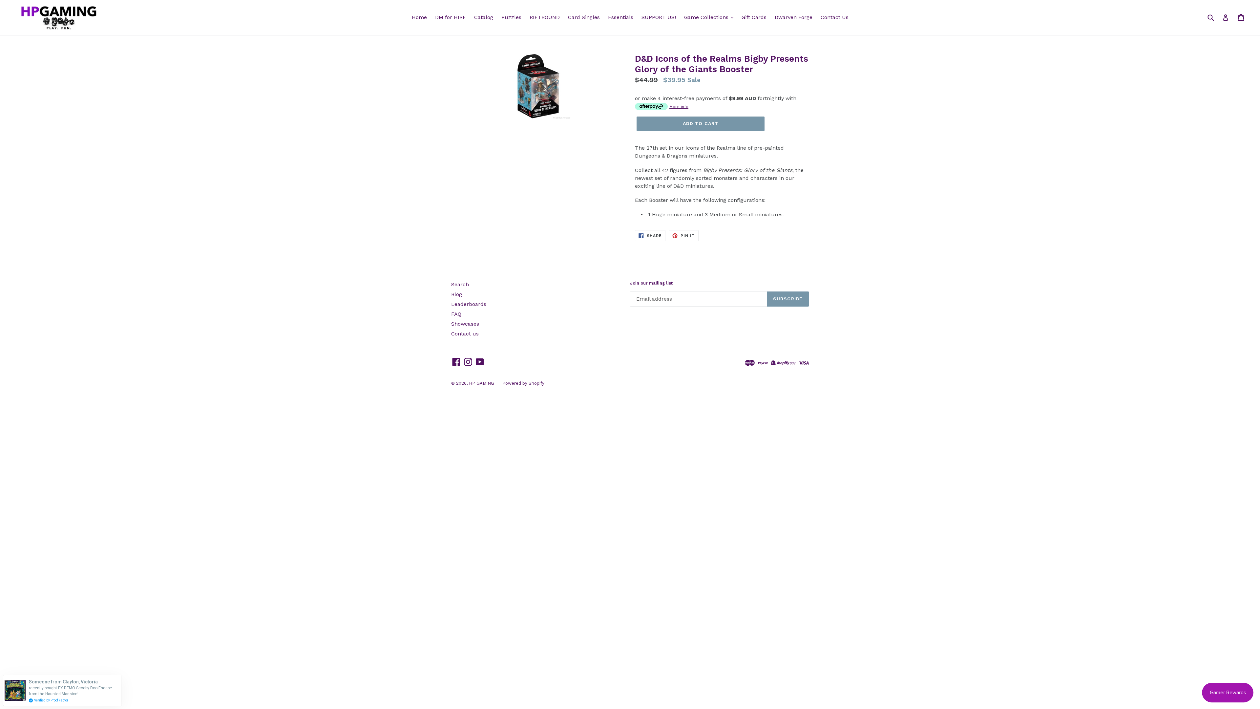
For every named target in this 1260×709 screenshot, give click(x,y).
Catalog (483, 17)
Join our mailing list (651, 283)
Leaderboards (468, 304)
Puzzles (511, 17)
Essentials (620, 17)
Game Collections (707, 17)
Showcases (465, 324)
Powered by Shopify (523, 383)
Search (460, 284)
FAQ (456, 314)
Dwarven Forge (793, 17)
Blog (456, 294)
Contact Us (835, 17)
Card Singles (584, 17)
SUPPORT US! (658, 17)
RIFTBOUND (545, 17)
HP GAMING (481, 383)
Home (419, 17)
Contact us (465, 334)
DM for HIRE (450, 17)
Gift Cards (754, 17)
